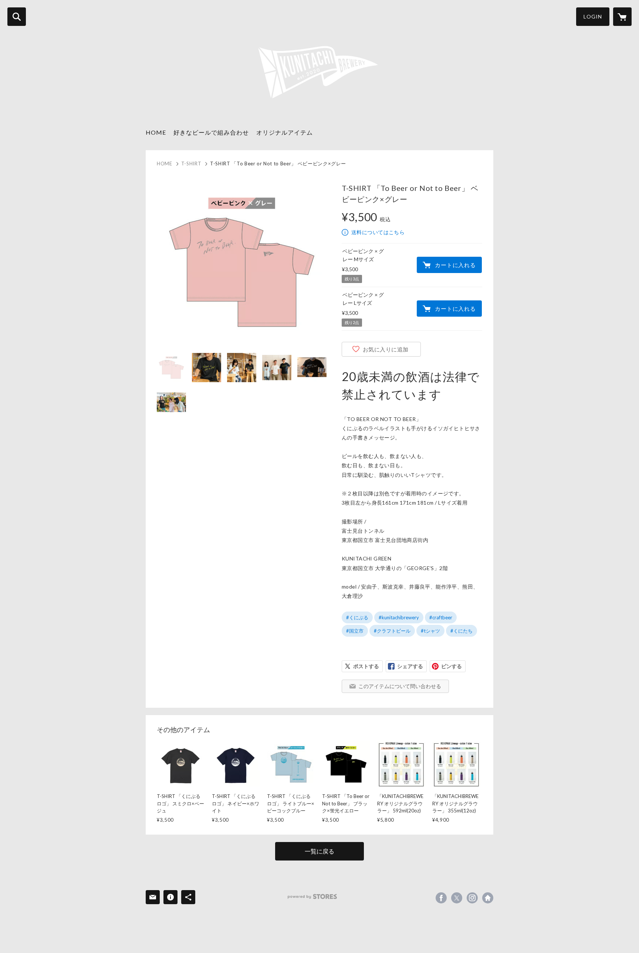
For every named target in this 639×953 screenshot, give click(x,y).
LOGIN (593, 16)
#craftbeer (440, 617)
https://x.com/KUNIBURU (456, 897)
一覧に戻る (319, 851)
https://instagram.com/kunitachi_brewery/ (472, 897)
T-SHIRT (191, 163)
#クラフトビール (392, 631)
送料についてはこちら (378, 232)
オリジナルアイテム (284, 132)
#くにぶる (357, 617)
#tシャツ (430, 631)
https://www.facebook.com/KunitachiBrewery (441, 897)
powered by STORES (312, 896)
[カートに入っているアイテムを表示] (622, 16)
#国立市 (355, 631)
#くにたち (461, 631)
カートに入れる (455, 265)
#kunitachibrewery (399, 617)
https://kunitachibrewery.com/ (487, 897)
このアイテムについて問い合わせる (399, 686)
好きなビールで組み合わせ (211, 132)
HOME (156, 132)
